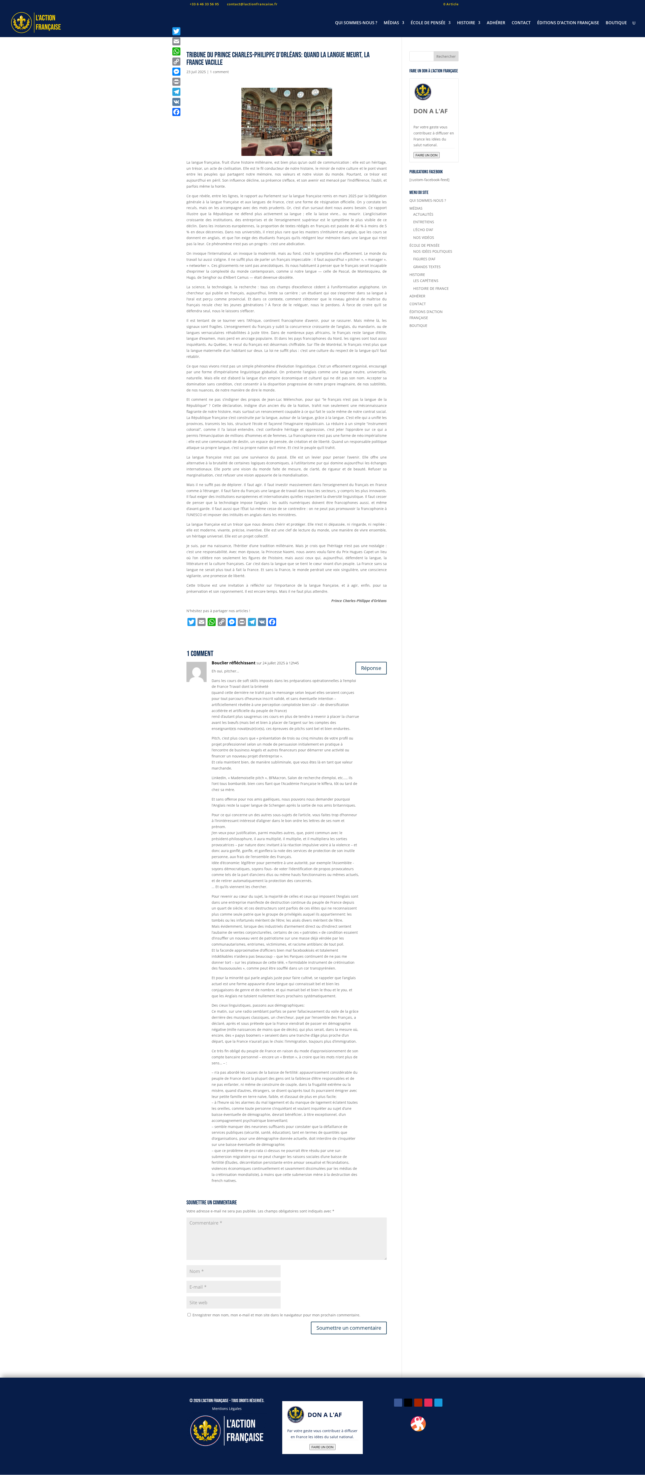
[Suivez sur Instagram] (428, 1403)
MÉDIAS (391, 23)
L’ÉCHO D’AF (423, 229)
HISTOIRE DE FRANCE (431, 288)
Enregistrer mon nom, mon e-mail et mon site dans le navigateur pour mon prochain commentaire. (276, 1315)
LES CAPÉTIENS (425, 280)
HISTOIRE (466, 23)
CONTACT (521, 23)
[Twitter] (176, 31)
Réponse (371, 668)
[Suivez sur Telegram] (438, 1403)
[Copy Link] (176, 61)
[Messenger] (176, 72)
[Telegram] (176, 92)
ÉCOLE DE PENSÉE (428, 23)
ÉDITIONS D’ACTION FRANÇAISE (568, 23)
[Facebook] (176, 112)
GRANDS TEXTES (427, 266)
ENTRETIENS (423, 221)
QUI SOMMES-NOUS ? (356, 23)
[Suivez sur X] (408, 1403)
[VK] (176, 102)
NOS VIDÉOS (423, 237)
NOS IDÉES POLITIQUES (432, 251)
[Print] (176, 82)
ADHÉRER (496, 23)
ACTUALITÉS (423, 214)
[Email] (176, 41)
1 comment (219, 71)
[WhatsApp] (176, 51)
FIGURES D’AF (424, 259)
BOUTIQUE (616, 23)
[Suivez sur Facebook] (398, 1403)
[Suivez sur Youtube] (418, 1403)
